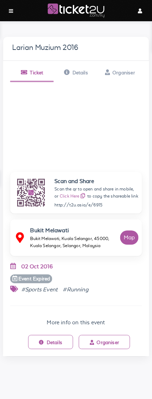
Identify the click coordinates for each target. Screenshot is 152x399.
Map (129, 237)
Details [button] (80, 72)
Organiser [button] (123, 72)
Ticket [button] (36, 72)
